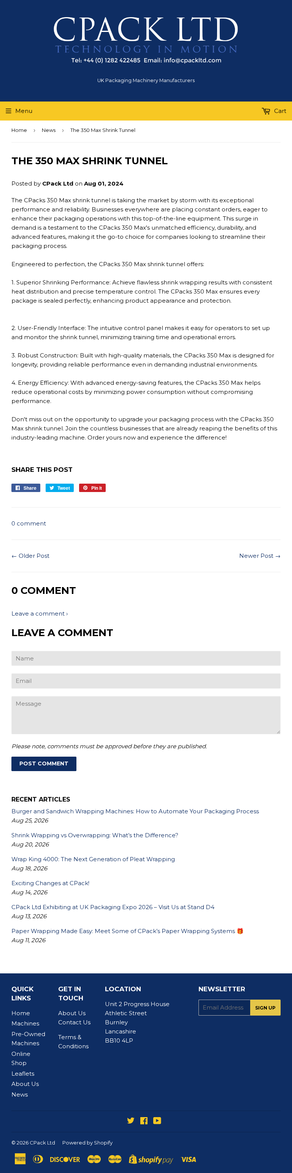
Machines (25, 1023)
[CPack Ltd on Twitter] (131, 1121)
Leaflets (22, 1073)
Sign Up (265, 1008)
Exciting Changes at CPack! (50, 883)
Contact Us (74, 1022)
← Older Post (30, 555)
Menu (23, 110)
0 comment (28, 523)
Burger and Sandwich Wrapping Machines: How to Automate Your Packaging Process (135, 811)
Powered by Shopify (87, 1143)
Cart (279, 110)
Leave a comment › (39, 613)
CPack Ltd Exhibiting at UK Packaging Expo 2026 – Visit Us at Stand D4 (112, 907)
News (49, 130)
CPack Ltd (42, 1143)
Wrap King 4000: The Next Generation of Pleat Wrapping (93, 859)
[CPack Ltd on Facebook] (144, 1121)
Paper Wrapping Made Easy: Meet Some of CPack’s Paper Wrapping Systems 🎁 (127, 931)
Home (19, 130)
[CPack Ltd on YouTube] (157, 1121)
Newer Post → (260, 555)
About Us (25, 1083)
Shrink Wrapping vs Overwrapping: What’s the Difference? (94, 835)
